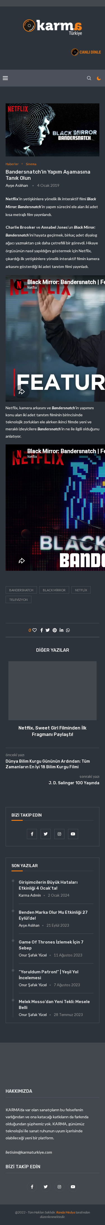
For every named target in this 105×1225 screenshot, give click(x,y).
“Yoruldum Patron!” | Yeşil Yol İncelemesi (48, 974)
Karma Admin (30, 895)
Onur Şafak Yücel (33, 955)
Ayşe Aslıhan (17, 185)
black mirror (54, 590)
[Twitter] (46, 833)
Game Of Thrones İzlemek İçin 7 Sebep (51, 945)
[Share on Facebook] (41, 630)
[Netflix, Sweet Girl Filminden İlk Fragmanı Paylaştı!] (52, 690)
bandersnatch (21, 590)
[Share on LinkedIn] (61, 630)
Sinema (31, 164)
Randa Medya (65, 1212)
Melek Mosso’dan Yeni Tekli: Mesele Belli (54, 1004)
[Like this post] (34, 630)
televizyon (18, 599)
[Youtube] (73, 833)
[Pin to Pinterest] (55, 630)
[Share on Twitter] (48, 630)
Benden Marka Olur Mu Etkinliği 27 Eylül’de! (53, 915)
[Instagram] (60, 833)
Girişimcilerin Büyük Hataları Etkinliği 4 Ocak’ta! (48, 885)
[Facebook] (32, 833)
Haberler (12, 164)
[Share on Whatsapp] (68, 630)
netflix (81, 590)
